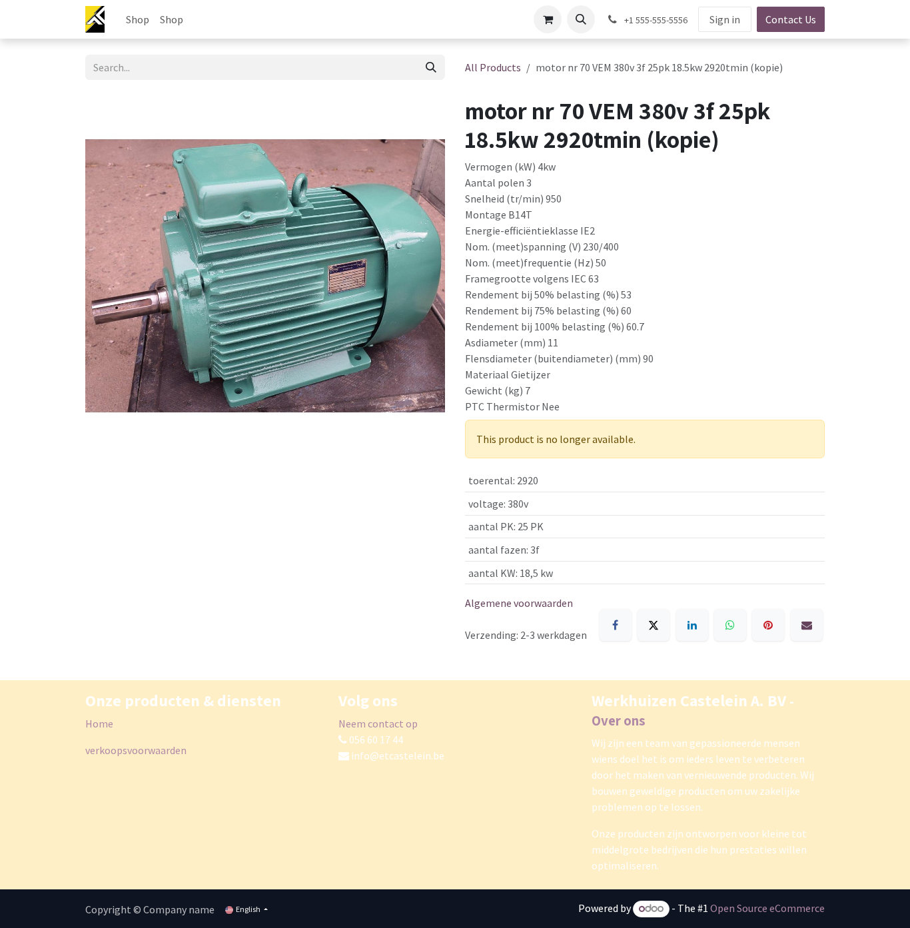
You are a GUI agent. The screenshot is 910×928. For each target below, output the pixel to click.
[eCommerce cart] (548, 19)
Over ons (619, 720)
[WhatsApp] (730, 625)
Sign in (724, 19)
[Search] (431, 67)
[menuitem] (138, 19)
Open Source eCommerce (767, 908)
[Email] (807, 625)
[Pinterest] (768, 625)
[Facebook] (616, 625)
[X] (654, 625)
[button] (581, 19)
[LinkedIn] (692, 625)
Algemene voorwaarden (519, 603)
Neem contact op (378, 723)
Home (99, 723)
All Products (493, 67)
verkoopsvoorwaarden (136, 750)
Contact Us (790, 19)
